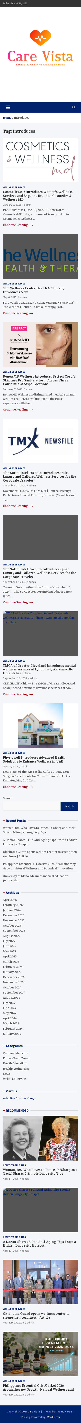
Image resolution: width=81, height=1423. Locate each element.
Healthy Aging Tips (16, 1068)
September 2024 (14, 992)
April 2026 (10, 900)
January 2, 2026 (12, 204)
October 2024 (12, 987)
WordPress (53, 1417)
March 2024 (11, 1023)
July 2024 (9, 1003)
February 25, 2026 (13, 1322)
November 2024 (14, 982)
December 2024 (14, 977)
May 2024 (9, 1013)
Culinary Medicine (15, 1053)
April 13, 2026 (10, 1250)
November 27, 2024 (14, 485)
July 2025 (9, 941)
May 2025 (9, 951)
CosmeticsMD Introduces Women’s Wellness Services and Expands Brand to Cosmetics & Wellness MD (38, 195)
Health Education (15, 1063)
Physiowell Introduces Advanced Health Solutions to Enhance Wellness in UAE (34, 759)
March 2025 (11, 961)
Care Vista (18, 90)
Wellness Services (14, 187)
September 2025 (14, 930)
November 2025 (14, 920)
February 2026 (13, 905)
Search (8, 798)
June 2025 (9, 946)
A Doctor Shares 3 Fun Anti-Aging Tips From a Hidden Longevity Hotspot (39, 1244)
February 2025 (13, 967)
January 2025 (12, 972)
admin (27, 204)
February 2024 (13, 1028)
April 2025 (10, 956)
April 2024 (10, 1018)
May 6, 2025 (10, 297)
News (6, 1073)
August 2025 (11, 936)
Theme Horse (64, 1411)
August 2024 (11, 997)
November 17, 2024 (14, 582)
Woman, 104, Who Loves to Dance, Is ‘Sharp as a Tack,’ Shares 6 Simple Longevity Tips (40, 1172)
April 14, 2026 (10, 1178)
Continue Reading (16, 225)
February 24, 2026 (13, 1394)
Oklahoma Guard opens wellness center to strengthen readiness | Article (36, 1315)
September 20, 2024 (15, 678)
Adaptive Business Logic (19, 1098)
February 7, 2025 (12, 389)
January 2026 (12, 910)
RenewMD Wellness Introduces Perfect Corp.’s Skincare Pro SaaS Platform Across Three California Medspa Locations (39, 380)
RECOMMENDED (17, 1110)
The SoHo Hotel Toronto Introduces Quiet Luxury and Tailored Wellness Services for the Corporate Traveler (39, 476)
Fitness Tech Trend (16, 1058)
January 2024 (12, 1033)
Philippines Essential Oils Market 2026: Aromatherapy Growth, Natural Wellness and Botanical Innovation (38, 1389)
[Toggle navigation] (8, 107)
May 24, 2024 (10, 766)
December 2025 (13, 915)
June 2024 (9, 1008)
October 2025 (12, 925)
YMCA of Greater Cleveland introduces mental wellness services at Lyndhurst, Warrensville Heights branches (39, 669)
